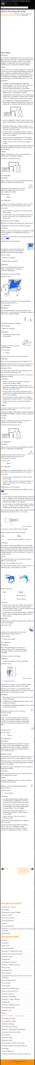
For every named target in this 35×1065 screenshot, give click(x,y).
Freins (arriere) (6, 983)
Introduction (5, 943)
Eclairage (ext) (6, 959)
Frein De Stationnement (9, 980)
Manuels (3, 1)
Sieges (4, 1013)
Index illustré (5, 909)
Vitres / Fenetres (6, 973)
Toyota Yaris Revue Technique (7, 13)
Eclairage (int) (6, 1002)
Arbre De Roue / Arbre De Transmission (13, 1043)
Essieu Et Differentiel (8, 1051)
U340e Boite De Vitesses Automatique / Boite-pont (16, 1054)
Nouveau (27, 1)
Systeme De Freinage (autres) (10, 988)
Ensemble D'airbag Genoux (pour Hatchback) (11, 15)
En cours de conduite (8, 918)
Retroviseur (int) (6, 1010)
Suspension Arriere (7, 1037)
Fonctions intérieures (8, 920)
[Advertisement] (17, 34)
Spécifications (6, 933)
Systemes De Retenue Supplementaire (13, 1015)
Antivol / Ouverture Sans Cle (10, 991)
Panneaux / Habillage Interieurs (11, 1005)
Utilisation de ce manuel (9, 907)
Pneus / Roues (6, 1035)
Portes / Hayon (6, 967)
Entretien (4, 923)
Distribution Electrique (8, 1024)
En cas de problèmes (8, 926)
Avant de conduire (7, 915)
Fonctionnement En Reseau (10, 1026)
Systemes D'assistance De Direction (12, 954)
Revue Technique (20, 1)
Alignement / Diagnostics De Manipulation (14, 1029)
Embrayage (5, 1048)
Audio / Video (6, 945)
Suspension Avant (7, 1040)
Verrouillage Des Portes (8, 1018)
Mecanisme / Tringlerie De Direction (12, 951)
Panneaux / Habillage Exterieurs (11, 964)
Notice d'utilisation (11, 1)
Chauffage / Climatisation (9, 996)
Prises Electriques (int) (8, 1007)
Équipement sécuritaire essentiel (11, 912)
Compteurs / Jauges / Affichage (11, 999)
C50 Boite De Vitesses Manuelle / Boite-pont (14, 1045)
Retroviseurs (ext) (7, 970)
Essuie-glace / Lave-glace (9, 962)
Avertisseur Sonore (7, 956)
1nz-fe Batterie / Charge (9, 1021)
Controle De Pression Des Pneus (11, 1032)
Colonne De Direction (8, 948)
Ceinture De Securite (8, 994)
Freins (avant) (6, 985)
